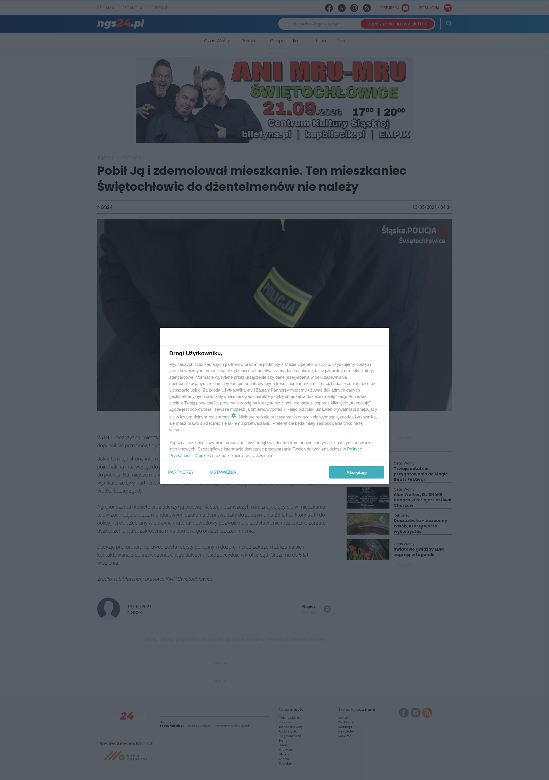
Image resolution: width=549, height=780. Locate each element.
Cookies (203, 455)
